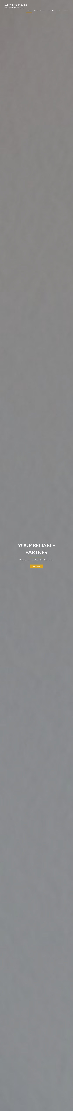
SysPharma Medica (15, 4)
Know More (36, 566)
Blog (58, 10)
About (35, 10)
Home (29, 10)
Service (42, 10)
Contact (65, 10)
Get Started (50, 10)
